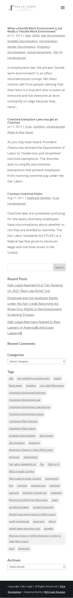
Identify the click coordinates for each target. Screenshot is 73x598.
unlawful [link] (48, 528)
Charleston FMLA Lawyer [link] (22, 428)
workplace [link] (24, 548)
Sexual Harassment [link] (39, 52)
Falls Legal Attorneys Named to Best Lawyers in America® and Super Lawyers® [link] (33, 327)
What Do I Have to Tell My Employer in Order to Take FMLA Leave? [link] (35, 538)
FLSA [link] (28, 126)
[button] (63, 10)
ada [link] (11, 378)
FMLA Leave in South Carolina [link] (25, 478)
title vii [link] (52, 521)
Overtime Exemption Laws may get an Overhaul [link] (32, 120)
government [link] (51, 478)
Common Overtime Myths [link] (25, 193)
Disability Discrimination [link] (22, 41)
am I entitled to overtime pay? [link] (33, 378)
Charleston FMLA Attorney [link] (23, 421)
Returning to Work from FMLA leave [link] (28, 500)
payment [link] (14, 492)
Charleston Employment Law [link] (24, 400)
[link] (22, 7)
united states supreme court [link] (24, 528)
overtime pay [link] (38, 485)
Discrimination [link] (48, 41)
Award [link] (57, 378)
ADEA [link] (36, 35)
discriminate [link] (46, 435)
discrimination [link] (17, 443)
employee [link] (34, 443)
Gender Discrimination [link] (21, 47)
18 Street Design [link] (54, 592)
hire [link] (11, 485)
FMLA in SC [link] (54, 464)
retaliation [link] (56, 492)
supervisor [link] (39, 521)
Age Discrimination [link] (53, 35)
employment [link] (31, 457)
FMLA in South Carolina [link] (21, 471)
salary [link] (55, 500)
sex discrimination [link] (19, 507)
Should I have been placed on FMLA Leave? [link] (32, 514)
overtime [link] (22, 485)
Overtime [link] (39, 126)
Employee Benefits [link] (39, 198)
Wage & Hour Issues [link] (20, 132)
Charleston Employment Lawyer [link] (26, 414)
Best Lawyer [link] (15, 385)
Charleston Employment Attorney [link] (27, 392)
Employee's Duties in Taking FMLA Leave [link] (31, 450)
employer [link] (14, 457)
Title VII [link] (57, 52)
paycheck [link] (54, 485)
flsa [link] (42, 464)
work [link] (11, 548)
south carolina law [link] (19, 521)
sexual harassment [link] (43, 507)
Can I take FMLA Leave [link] (52, 385)
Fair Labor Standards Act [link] (22, 464)
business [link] (31, 385)
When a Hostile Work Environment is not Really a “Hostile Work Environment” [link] (34, 29)
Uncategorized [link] (16, 58)
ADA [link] (28, 35)
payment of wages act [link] (35, 492)
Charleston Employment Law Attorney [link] (29, 407)
